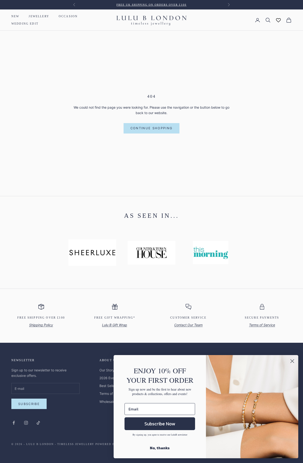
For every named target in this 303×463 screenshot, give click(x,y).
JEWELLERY (39, 16)
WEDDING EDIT (24, 23)
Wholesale (107, 402)
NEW (15, 16)
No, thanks (160, 448)
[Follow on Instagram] (26, 422)
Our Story (106, 370)
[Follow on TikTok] (38, 422)
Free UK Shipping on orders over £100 (151, 4)
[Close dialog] (292, 361)
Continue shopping (151, 128)
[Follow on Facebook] (13, 422)
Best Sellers (108, 386)
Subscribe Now (159, 423)
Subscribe (29, 404)
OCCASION (68, 16)
